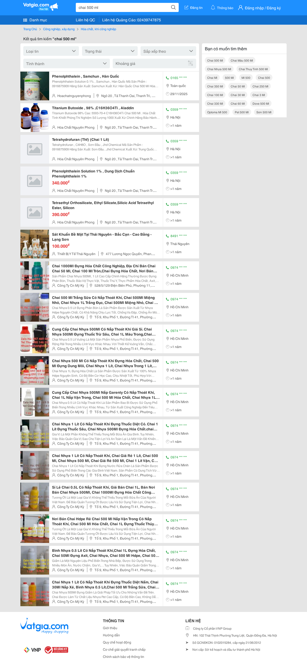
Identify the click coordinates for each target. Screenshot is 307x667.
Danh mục (38, 19)
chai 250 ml (260, 86)
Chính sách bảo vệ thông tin (123, 656)
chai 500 (264, 77)
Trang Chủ (30, 29)
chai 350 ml (215, 86)
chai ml (212, 77)
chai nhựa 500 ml (219, 69)
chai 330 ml (215, 103)
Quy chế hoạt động (117, 642)
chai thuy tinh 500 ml (253, 69)
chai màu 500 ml (242, 60)
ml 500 (246, 77)
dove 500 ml (261, 103)
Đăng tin (196, 7)
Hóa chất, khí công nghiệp (98, 29)
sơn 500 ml (264, 112)
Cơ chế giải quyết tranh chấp (124, 649)
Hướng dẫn (111, 635)
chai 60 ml (238, 103)
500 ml (229, 77)
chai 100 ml (215, 95)
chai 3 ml (259, 95)
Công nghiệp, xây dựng (59, 29)
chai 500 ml (215, 60)
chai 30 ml (238, 95)
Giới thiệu (110, 627)
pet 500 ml (242, 112)
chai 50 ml (238, 86)
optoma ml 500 (217, 112)
